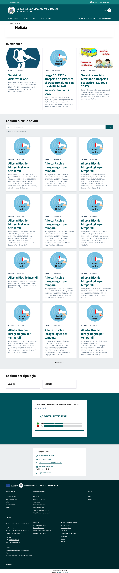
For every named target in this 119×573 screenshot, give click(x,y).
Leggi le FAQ (36, 522)
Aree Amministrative (11, 499)
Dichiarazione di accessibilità (68, 533)
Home (11, 23)
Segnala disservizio (38, 528)
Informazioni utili (65, 525)
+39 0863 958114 (14, 540)
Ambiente (36, 497)
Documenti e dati (10, 505)
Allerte (89, 499)
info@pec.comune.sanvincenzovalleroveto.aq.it (19, 556)
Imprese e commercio (39, 505)
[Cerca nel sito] (109, 10)
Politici (7, 507)
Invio (109, 127)
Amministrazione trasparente (69, 522)
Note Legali (64, 531)
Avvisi (89, 497)
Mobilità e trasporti (38, 507)
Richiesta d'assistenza (39, 533)
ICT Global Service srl (62, 572)
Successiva (60, 363)
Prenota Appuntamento (39, 525)
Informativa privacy (66, 528)
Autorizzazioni (37, 502)
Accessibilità (64, 536)
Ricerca (63, 539)
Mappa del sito (10, 564)
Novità (16, 23)
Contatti (63, 542)
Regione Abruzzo (14, 2)
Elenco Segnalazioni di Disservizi (42, 531)
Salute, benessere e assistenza (41, 510)
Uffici (7, 502)
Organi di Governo (11, 497)
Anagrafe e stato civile (39, 499)
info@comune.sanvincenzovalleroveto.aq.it (18, 550)
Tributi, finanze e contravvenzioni (42, 513)
